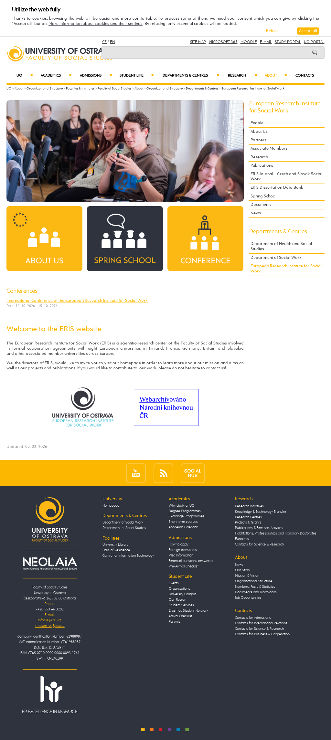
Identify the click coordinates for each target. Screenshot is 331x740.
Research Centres (248, 517)
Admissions (96, 76)
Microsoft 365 (223, 42)
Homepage (110, 506)
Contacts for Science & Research (259, 544)
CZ (104, 42)
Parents (174, 622)
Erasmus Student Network (188, 611)
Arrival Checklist (180, 616)
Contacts (304, 76)
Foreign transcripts (183, 550)
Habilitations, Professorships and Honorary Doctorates (275, 533)
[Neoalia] (49, 564)
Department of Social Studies (124, 528)
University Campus (183, 594)
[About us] (44, 238)
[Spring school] (125, 238)
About (276, 76)
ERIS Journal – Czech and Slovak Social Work (286, 176)
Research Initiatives (249, 506)
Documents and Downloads (256, 592)
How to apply (178, 544)
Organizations (179, 589)
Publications (262, 166)
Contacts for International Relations (261, 623)
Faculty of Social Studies (114, 88)
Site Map (198, 42)
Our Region (177, 600)
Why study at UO (182, 506)
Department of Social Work (276, 258)
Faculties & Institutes (80, 88)
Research (242, 76)
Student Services (181, 605)
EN (112, 42)
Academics (56, 76)
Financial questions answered (191, 561)
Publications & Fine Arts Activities (259, 528)
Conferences (21, 291)
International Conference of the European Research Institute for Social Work (77, 301)
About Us (259, 132)
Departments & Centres (191, 76)
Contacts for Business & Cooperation (262, 634)
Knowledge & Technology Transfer (260, 512)
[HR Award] (49, 694)
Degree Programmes (185, 511)
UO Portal (314, 42)
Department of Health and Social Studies (281, 246)
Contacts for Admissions (253, 618)
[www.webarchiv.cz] (166, 407)
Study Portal (288, 42)
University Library (115, 545)
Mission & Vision (247, 576)
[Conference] (205, 238)
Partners (258, 140)
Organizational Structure (45, 88)
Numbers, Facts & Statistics (255, 587)
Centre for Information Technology (128, 556)
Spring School (263, 196)
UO (24, 76)
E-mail (266, 42)
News (256, 213)
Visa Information (181, 555)
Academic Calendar (183, 527)
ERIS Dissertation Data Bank (277, 187)
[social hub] (193, 473)
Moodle (248, 42)
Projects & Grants (248, 522)
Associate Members (269, 148)
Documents (261, 205)
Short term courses (183, 522)
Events (174, 583)
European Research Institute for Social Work (252, 88)
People (257, 123)
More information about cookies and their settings (95, 24)
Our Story (242, 570)
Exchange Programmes (186, 516)
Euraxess (242, 539)
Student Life (137, 76)
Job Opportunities (248, 598)
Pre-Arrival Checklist (183, 566)
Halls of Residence (116, 550)
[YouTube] (136, 473)
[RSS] (163, 473)
